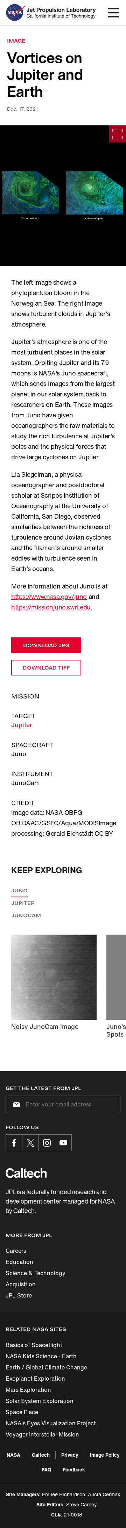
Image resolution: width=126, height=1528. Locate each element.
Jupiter (21, 724)
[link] (63, 195)
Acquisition (21, 1284)
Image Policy (105, 1454)
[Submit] (15, 1104)
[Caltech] (26, 1173)
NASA (13, 1454)
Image (16, 40)
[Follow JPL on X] (30, 1142)
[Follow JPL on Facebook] (14, 1142)
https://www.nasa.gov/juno (49, 596)
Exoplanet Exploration (35, 1378)
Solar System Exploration (40, 1401)
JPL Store (19, 1295)
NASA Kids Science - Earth (41, 1356)
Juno (19, 890)
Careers (16, 1250)
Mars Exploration (28, 1390)
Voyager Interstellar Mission (42, 1434)
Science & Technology (35, 1273)
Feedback (74, 1469)
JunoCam (26, 915)
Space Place (22, 1412)
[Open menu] (113, 12)
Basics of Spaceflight (34, 1345)
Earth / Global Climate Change (46, 1367)
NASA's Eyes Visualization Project (51, 1423)
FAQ (46, 1469)
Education (19, 1262)
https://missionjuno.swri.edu (51, 607)
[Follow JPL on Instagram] (46, 1142)
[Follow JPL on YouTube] (63, 1142)
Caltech (41, 1454)
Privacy (69, 1454)
